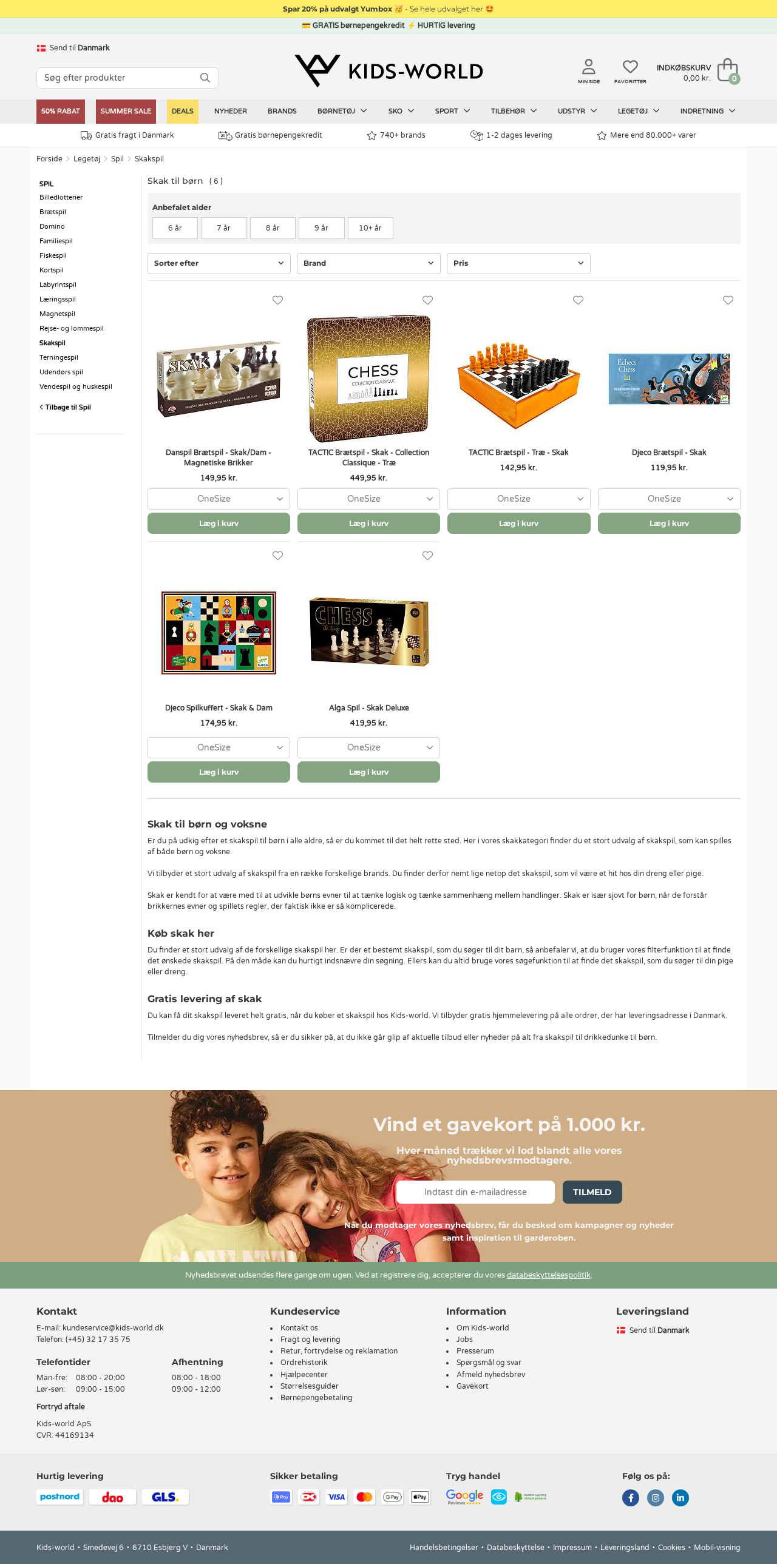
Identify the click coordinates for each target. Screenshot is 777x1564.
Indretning (702, 111)
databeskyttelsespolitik (549, 1275)
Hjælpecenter (304, 1374)
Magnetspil (57, 314)
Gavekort (472, 1386)
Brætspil (52, 212)
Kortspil (51, 270)
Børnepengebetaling (316, 1398)
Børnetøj (337, 111)
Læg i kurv (219, 523)
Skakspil (149, 159)
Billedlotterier (61, 197)
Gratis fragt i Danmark (134, 135)
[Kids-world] (388, 71)
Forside (49, 159)
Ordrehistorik (304, 1362)
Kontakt (56, 1311)
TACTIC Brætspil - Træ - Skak (519, 452)
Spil (117, 159)
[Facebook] (630, 1499)
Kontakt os (299, 1328)
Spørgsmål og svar (488, 1362)
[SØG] (205, 78)
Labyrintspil (57, 285)
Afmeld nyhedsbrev (490, 1374)
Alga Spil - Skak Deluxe (369, 708)
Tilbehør (509, 111)
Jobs (464, 1339)
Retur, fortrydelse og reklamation (339, 1351)
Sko (396, 111)
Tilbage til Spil (67, 407)
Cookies (671, 1547)
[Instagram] (655, 1499)
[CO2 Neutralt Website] (531, 1496)
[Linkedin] (680, 1499)
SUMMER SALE (126, 111)
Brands (282, 111)
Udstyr (572, 111)
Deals (183, 111)
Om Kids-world (482, 1328)
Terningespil (58, 358)
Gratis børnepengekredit (278, 135)
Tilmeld (592, 1192)
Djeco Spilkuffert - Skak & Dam (219, 708)
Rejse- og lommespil (71, 328)
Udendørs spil (61, 372)
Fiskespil (53, 256)
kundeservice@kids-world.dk (113, 1328)
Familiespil (56, 241)
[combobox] (219, 499)
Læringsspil (57, 299)
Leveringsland (625, 1547)
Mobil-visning (717, 1547)
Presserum (475, 1351)
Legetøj (634, 111)
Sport (447, 111)
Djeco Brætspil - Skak (669, 452)
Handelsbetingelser (444, 1547)
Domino (52, 227)
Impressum (572, 1547)
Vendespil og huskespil (75, 387)
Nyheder (230, 111)
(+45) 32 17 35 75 (98, 1339)
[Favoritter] (277, 300)
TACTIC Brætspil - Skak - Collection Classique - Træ (368, 457)
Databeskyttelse (516, 1547)
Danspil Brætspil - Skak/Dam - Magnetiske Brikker (218, 457)
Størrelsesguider (309, 1386)
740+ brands (403, 135)
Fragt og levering (310, 1339)
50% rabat (60, 111)
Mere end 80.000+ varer (653, 135)
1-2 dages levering (519, 135)
